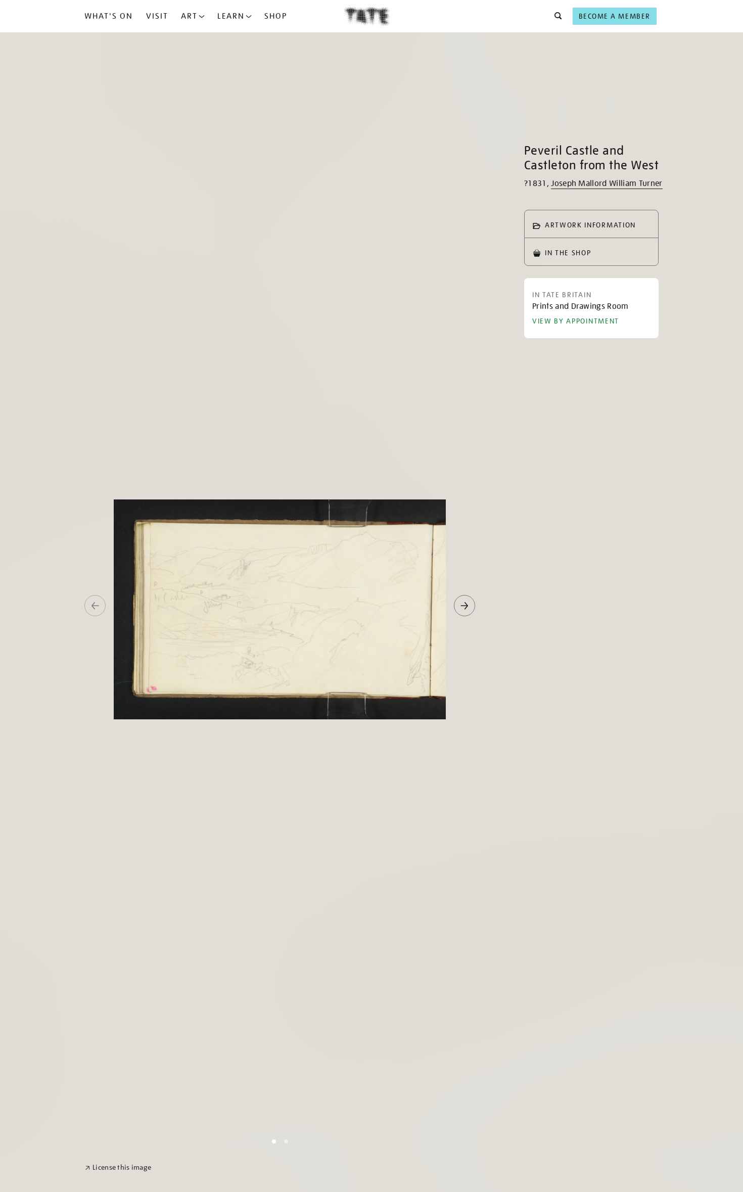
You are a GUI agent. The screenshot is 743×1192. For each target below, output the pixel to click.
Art (189, 16)
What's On (108, 16)
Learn (231, 16)
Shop (275, 16)
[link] (118, 1167)
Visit (157, 16)
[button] (555, 16)
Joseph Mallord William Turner (606, 183)
